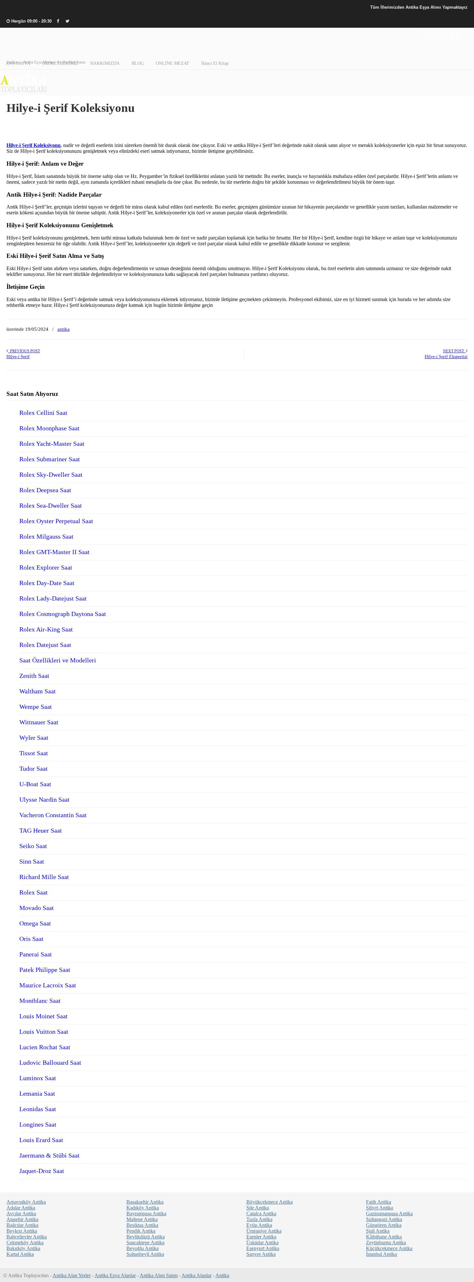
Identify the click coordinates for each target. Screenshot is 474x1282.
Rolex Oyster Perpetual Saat (56, 520)
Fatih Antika (378, 1202)
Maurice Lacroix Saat (47, 985)
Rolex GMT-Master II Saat (54, 551)
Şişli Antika (378, 1231)
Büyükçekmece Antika (269, 1202)
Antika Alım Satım (159, 1275)
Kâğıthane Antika (384, 1236)
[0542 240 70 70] (23, 92)
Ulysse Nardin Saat (44, 799)
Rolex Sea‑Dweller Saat (50, 505)
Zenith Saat (34, 675)
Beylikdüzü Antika (145, 1236)
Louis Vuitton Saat (43, 1031)
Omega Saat (35, 923)
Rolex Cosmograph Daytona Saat (62, 613)
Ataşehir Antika (22, 1219)
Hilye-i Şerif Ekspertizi (446, 356)
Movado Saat (36, 907)
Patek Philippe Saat (44, 969)
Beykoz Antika (21, 1231)
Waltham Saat (37, 691)
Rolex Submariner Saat (49, 459)
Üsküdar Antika (262, 1242)
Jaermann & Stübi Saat (49, 1155)
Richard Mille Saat (44, 876)
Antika (222, 1275)
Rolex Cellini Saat (43, 412)
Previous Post (24, 351)
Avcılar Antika (21, 1213)
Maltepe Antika (142, 1219)
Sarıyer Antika (261, 1254)
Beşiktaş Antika (142, 1225)
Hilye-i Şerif (18, 356)
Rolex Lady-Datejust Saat (53, 598)
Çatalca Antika (261, 1213)
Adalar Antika (20, 1207)
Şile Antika (257, 1207)
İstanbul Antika (381, 1254)
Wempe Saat (35, 706)
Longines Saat (37, 1124)
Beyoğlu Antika (142, 1248)
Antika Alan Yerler (72, 1275)
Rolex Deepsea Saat (45, 490)
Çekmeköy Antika (25, 1242)
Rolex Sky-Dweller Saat (51, 474)
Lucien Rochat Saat (44, 1047)
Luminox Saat (37, 1077)
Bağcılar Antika (22, 1225)
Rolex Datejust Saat (45, 644)
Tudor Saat (33, 768)
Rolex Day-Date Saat (46, 582)
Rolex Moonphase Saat (49, 428)
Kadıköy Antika (142, 1207)
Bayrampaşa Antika (146, 1213)
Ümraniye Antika (263, 1231)
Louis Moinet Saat (43, 1016)
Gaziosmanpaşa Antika (389, 1213)
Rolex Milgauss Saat (46, 536)
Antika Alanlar (197, 1275)
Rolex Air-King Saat (46, 629)
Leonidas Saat (37, 1108)
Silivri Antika (379, 1207)
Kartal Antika (20, 1254)
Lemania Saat (37, 1093)
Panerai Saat (35, 954)
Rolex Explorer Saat (45, 567)
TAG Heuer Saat (40, 830)
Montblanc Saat (40, 1000)
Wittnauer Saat (38, 722)
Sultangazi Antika (384, 1219)
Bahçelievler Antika (26, 1236)
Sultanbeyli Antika (145, 1254)
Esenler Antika (261, 1236)
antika (63, 329)
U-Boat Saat (35, 784)
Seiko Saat (33, 845)
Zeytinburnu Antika (386, 1242)
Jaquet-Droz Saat (41, 1170)
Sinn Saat (31, 861)
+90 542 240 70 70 (441, 38)
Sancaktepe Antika (145, 1242)
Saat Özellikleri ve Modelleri (57, 660)
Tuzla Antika (259, 1219)
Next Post (454, 351)
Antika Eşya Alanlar (115, 1275)
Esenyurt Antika (262, 1248)
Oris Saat (31, 938)
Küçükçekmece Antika (389, 1248)
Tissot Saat (33, 753)
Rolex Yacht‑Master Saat (51, 443)
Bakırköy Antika (23, 1248)
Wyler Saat (33, 737)
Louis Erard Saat (41, 1139)
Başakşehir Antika (144, 1202)
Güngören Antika (383, 1225)
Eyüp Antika (259, 1225)
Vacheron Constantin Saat (53, 814)
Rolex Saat (33, 892)
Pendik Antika (140, 1231)
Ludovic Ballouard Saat (50, 1062)
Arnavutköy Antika (26, 1202)
